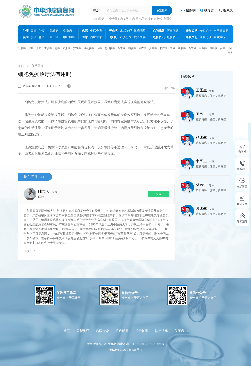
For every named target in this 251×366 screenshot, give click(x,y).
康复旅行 (219, 37)
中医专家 (96, 30)
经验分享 (126, 37)
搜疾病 (191, 10)
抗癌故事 (140, 37)
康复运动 (205, 37)
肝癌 (34, 37)
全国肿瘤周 (221, 30)
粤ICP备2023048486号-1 (125, 349)
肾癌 (42, 37)
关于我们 (181, 331)
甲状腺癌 (69, 37)
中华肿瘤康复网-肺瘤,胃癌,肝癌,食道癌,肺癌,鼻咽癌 (140, 18)
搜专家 (209, 10)
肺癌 (42, 30)
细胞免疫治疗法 (36, 102)
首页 (21, 65)
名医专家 (102, 331)
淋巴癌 (54, 37)
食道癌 (67, 30)
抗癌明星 (140, 30)
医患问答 (173, 30)
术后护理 (126, 30)
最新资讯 (173, 37)
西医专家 (96, 37)
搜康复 (228, 10)
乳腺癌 (54, 30)
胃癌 (34, 30)
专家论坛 (205, 30)
